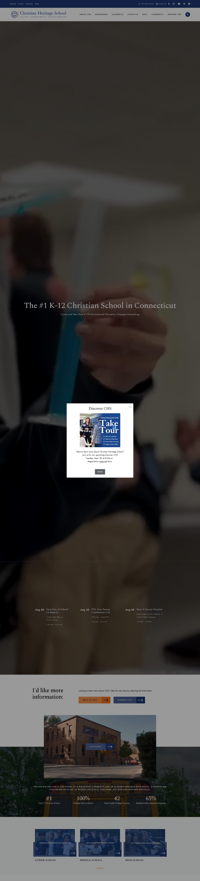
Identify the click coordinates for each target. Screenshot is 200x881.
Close (100, 472)
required (103, 461)
